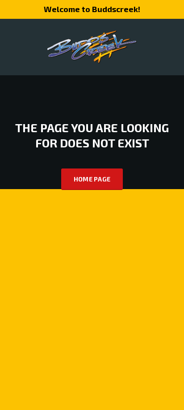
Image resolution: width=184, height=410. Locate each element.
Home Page (92, 179)
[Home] (92, 46)
